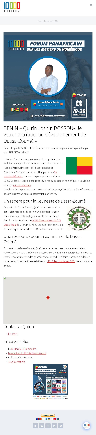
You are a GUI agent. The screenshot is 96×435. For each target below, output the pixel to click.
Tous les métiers (16, 361)
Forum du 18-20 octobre (23, 348)
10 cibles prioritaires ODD (61, 261)
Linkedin (12, 333)
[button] (48, 298)
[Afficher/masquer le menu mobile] (91, 5)
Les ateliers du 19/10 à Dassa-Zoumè (27, 353)
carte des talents (22, 185)
